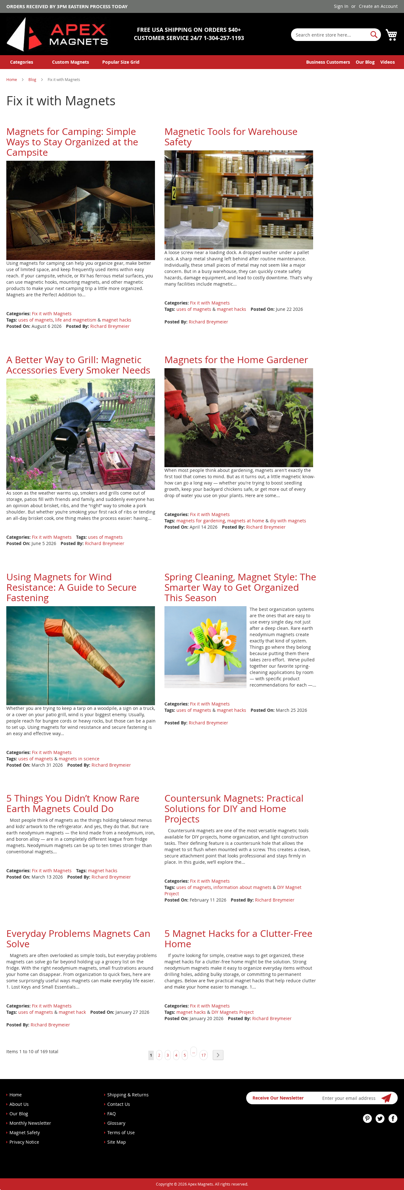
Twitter (380, 1118)
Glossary (116, 1123)
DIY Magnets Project (232, 1012)
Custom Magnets (70, 62)
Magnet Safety (24, 1132)
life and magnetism (75, 320)
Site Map (116, 1142)
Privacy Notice (24, 1142)
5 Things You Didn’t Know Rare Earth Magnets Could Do (73, 803)
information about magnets (242, 887)
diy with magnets (288, 521)
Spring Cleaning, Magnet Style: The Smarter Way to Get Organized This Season (240, 587)
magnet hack (72, 1012)
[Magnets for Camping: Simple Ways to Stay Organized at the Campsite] (80, 210)
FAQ (111, 1114)
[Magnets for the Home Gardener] (238, 417)
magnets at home (245, 521)
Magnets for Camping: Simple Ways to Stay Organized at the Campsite (72, 142)
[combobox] (336, 34)
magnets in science (79, 759)
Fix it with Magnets (52, 313)
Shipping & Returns (128, 1095)
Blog (32, 79)
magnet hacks (116, 320)
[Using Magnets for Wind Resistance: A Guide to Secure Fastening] (80, 655)
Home (12, 79)
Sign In (341, 6)
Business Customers (328, 62)
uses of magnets (35, 320)
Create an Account (378, 6)
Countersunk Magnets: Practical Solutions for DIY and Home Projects (234, 808)
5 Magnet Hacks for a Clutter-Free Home (238, 938)
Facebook (393, 1118)
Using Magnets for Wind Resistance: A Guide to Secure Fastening (71, 587)
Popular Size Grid (121, 62)
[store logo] (58, 34)
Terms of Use (121, 1132)
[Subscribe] (386, 1098)
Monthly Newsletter (30, 1123)
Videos (387, 62)
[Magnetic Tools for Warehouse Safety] (238, 199)
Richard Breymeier (110, 326)
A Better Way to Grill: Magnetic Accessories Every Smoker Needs (78, 364)
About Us (19, 1104)
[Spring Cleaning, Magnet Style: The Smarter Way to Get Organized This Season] (205, 646)
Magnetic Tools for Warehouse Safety (231, 136)
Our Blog (365, 62)
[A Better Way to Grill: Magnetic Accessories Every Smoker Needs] (80, 434)
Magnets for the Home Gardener (236, 359)
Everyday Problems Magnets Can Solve (78, 938)
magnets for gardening (200, 521)
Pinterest (367, 1118)
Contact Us (118, 1104)
